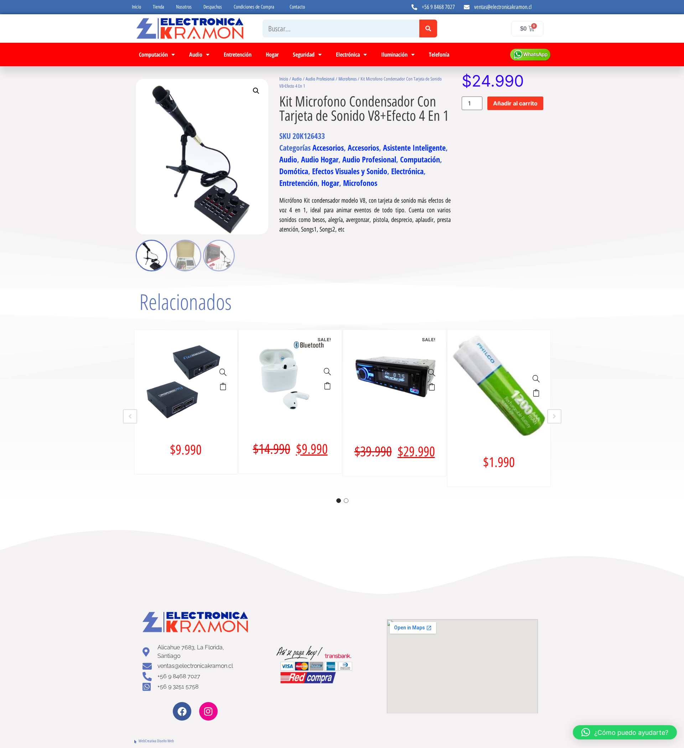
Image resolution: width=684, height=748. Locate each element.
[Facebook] (182, 711)
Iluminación (394, 54)
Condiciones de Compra (254, 7)
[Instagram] (208, 711)
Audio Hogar (319, 159)
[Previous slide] (130, 416)
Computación (153, 54)
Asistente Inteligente (414, 147)
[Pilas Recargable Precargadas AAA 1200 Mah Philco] (536, 378)
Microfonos (347, 79)
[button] (256, 90)
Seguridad (304, 54)
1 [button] (338, 500)
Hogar (272, 54)
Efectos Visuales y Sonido (349, 171)
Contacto (297, 7)
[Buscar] (428, 28)
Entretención (238, 54)
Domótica (293, 171)
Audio (195, 54)
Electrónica (348, 54)
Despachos (212, 7)
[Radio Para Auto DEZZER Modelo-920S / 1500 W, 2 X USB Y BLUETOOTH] (431, 372)
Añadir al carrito (515, 103)
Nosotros (184, 7)
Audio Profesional (320, 79)
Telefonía (439, 54)
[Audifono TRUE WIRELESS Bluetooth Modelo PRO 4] (327, 371)
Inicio (136, 7)
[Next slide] (554, 416)
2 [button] (346, 500)
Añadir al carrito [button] (223, 386)
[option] (186, 402)
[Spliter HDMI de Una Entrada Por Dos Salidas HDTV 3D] (223, 372)
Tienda (158, 7)
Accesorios (328, 147)
